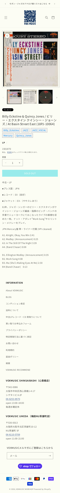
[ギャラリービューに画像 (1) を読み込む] (14, 97)
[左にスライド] (3, 97)
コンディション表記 (15, 303)
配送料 (9, 152)
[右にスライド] (57, 97)
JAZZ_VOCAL (39, 130)
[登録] (50, 455)
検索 (8, 363)
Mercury (7, 135)
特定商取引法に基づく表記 (18, 336)
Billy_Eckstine (11, 130)
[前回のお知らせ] (5, 4)
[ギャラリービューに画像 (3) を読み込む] (45, 97)
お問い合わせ (12, 343)
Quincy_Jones (24, 135)
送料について (12, 310)
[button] (6, 17)
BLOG (9, 297)
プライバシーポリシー (16, 330)
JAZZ (25, 130)
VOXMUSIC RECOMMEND (18, 369)
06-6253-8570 (13, 398)
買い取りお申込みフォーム (18, 323)
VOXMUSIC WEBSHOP (24, 489)
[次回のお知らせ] (54, 4)
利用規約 (10, 350)
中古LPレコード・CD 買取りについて (24, 316)
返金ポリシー (12, 356)
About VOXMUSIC (14, 290)
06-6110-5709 (13, 434)
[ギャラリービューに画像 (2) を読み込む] (30, 97)
